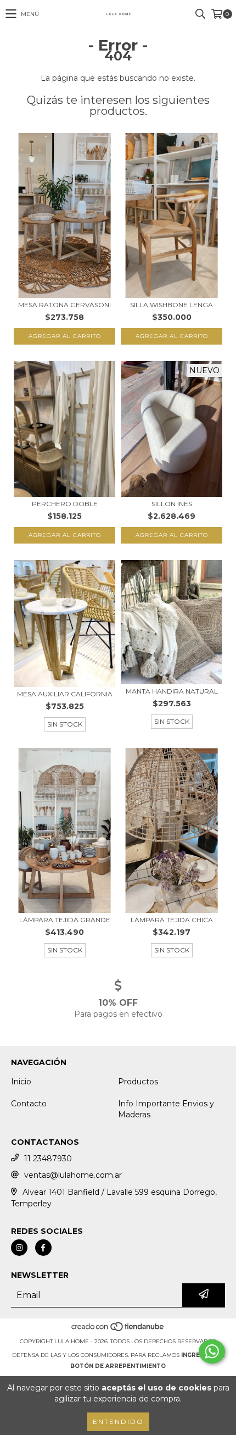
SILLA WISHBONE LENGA (171, 305)
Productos (138, 1082)
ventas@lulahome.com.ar (73, 1175)
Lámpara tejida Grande (64, 920)
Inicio (21, 1082)
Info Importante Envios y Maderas (166, 1109)
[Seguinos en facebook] (43, 1247)
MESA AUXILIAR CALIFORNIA (65, 694)
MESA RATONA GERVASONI (64, 305)
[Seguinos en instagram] (19, 1247)
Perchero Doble (65, 504)
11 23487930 (48, 1158)
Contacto (29, 1104)
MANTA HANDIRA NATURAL (172, 691)
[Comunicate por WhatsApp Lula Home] (212, 1351)
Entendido (118, 1421)
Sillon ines (171, 504)
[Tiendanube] (118, 1330)
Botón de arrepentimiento (118, 1366)
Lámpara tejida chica (172, 920)
